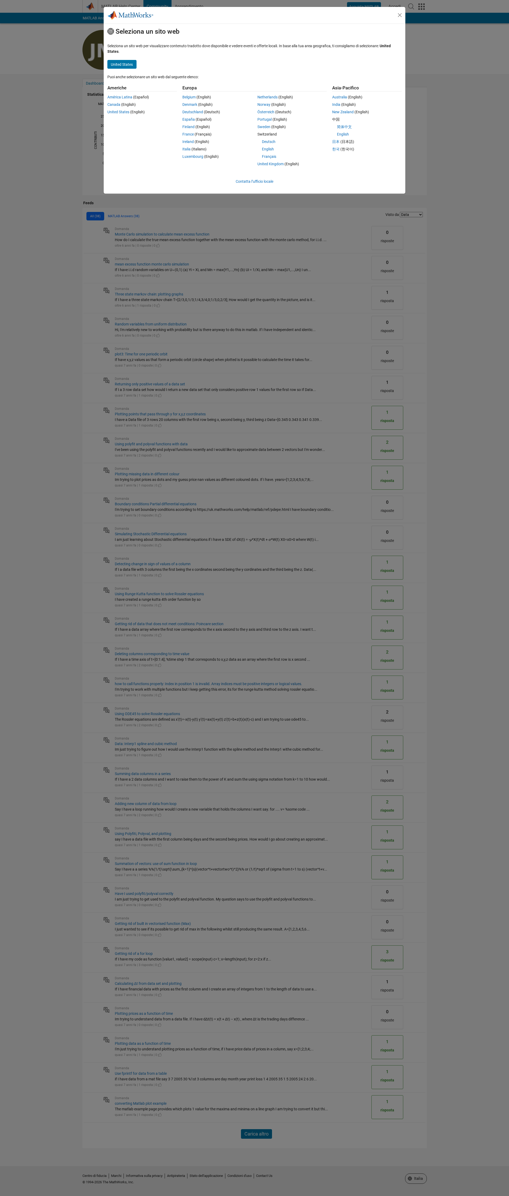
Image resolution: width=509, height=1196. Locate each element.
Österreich (265, 112)
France (188, 134)
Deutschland (192, 112)
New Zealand (343, 112)
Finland (188, 127)
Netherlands (267, 97)
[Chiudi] (399, 15)
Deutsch (268, 142)
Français (269, 156)
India (336, 104)
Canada (113, 104)
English (268, 149)
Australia (339, 97)
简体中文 (344, 127)
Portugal (264, 119)
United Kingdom (270, 164)
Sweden (263, 127)
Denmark (189, 104)
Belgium (189, 97)
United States (118, 112)
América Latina (119, 97)
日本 (336, 142)
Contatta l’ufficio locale (254, 181)
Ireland (188, 142)
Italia (186, 149)
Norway (263, 104)
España (188, 119)
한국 (336, 149)
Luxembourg (192, 156)
